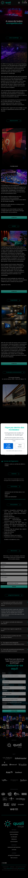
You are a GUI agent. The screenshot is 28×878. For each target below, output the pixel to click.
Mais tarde (20, 446)
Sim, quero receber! (8, 446)
